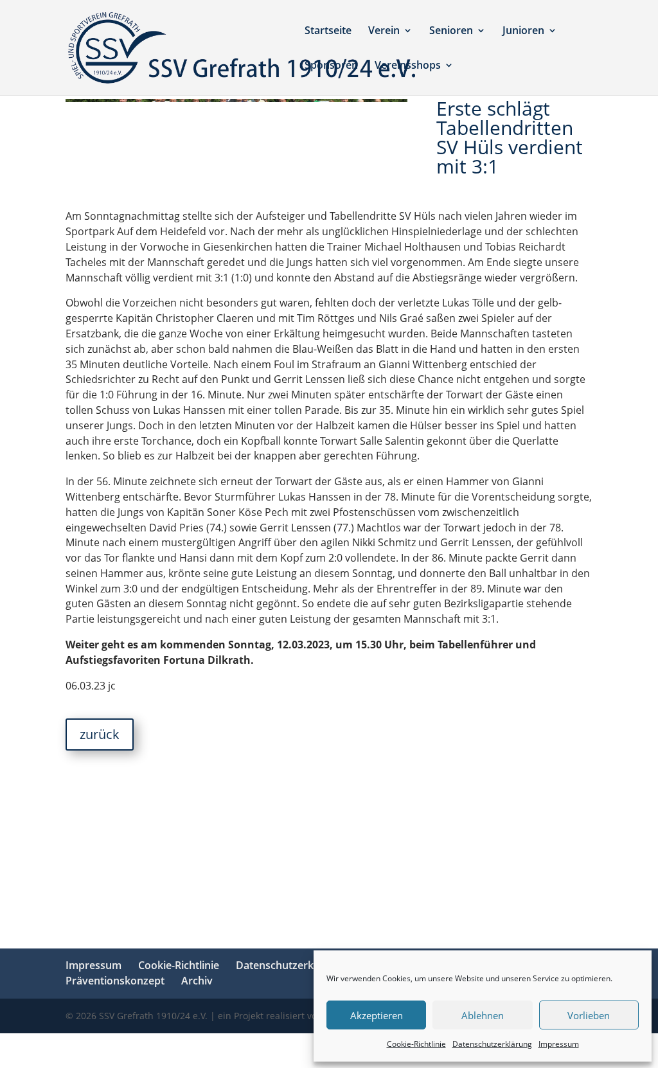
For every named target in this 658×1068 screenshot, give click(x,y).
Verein (384, 31)
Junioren (523, 31)
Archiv (197, 981)
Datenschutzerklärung (492, 1043)
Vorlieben (588, 1015)
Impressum (558, 1043)
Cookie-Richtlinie (416, 1043)
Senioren (451, 31)
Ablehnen (482, 1015)
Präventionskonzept (115, 981)
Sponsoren (331, 66)
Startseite (328, 31)
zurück (100, 734)
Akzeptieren (376, 1015)
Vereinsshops (408, 66)
